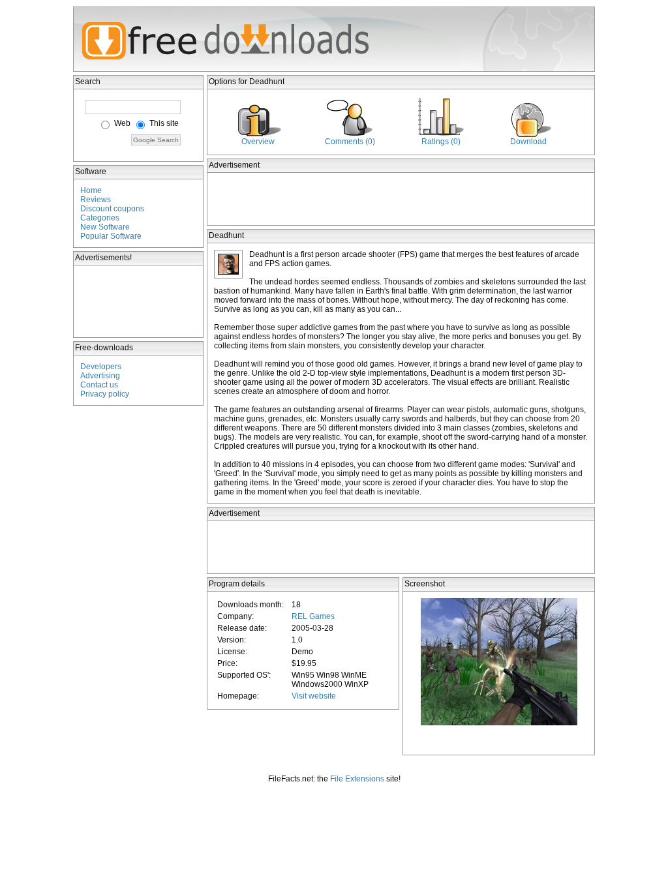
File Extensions (357, 778)
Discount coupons (112, 208)
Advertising (100, 375)
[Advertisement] (139, 301)
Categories (99, 217)
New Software (105, 227)
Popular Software (111, 236)
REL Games (313, 616)
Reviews (95, 199)
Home (91, 190)
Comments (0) (350, 141)
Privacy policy (104, 394)
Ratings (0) (441, 141)
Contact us (99, 384)
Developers (100, 366)
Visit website (314, 696)
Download (528, 141)
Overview (258, 141)
